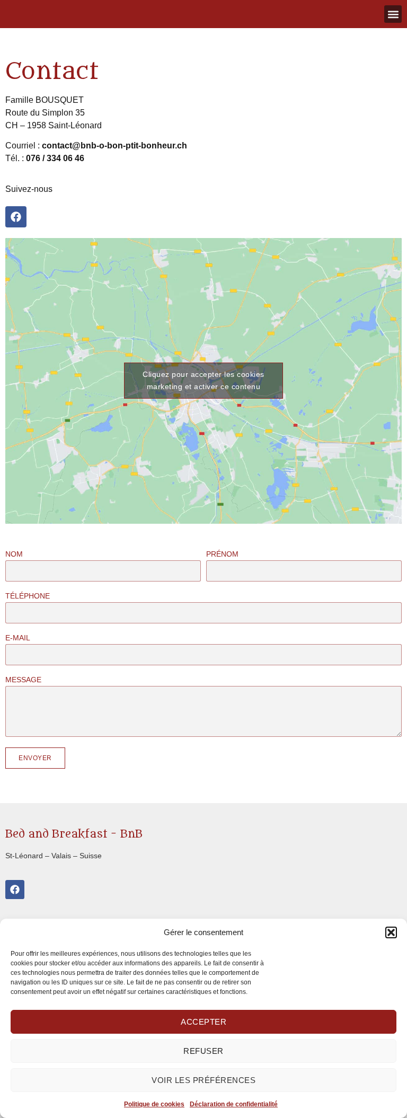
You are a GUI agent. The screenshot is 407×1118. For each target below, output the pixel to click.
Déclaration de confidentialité (234, 1104)
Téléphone (27, 596)
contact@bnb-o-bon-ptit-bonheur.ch (114, 145)
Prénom (222, 554)
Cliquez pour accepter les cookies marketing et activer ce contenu (203, 380)
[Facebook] (15, 216)
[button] (391, 932)
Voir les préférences (203, 1080)
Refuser (203, 1050)
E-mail (17, 638)
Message (23, 680)
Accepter (203, 1021)
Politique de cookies (154, 1104)
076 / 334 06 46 (55, 158)
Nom (14, 554)
